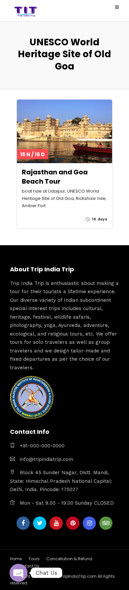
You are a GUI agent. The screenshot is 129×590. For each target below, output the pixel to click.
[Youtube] (56, 523)
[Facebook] (23, 523)
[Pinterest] (72, 523)
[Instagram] (89, 523)
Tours (34, 559)
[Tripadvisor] (105, 523)
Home (16, 559)
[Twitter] (39, 523)
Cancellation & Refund (69, 559)
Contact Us (28, 566)
